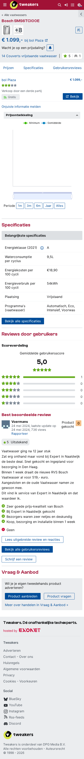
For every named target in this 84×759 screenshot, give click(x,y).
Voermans (19, 422)
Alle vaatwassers (15, 15)
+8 (18, 30)
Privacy (9, 675)
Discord (15, 723)
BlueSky (15, 699)
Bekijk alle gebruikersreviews (27, 549)
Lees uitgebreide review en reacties (32, 539)
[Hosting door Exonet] (21, 631)
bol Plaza (9, 80)
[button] (5, 5)
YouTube (15, 705)
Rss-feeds (16, 717)
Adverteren (12, 650)
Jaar (48, 206)
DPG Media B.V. (54, 744)
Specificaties (33, 68)
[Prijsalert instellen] (50, 47)
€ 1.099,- (76, 79)
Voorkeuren (28, 681)
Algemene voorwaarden (21, 669)
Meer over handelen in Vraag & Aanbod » (36, 605)
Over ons (26, 657)
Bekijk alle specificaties (23, 321)
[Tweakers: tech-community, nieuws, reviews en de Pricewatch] (24, 5)
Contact (9, 657)
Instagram (16, 711)
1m (20, 206)
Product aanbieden (22, 596)
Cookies (9, 681)
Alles (59, 206)
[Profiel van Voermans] (6, 424)
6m (38, 206)
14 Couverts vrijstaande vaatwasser (29, 56)
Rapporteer (19, 433)
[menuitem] (59, 5)
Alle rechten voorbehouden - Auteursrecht (34, 749)
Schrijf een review (19, 559)
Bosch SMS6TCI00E (21, 20)
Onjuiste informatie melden (21, 107)
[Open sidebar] (81, 13)
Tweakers (10, 744)
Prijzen (8, 68)
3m (29, 206)
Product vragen (59, 596)
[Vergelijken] (78, 30)
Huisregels (11, 663)
